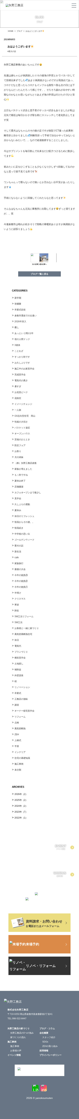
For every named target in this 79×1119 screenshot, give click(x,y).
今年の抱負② (21, 581)
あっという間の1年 (24, 333)
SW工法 (18, 622)
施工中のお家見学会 (24, 368)
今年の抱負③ (21, 575)
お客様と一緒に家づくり (27, 628)
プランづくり (21, 652)
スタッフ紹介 (48, 1037)
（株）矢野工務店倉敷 (26, 463)
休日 (17, 640)
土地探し (19, 663)
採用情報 (44, 1050)
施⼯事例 (19, 764)
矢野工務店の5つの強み (22, 1033)
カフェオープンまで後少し (28, 492)
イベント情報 (14, 1055)
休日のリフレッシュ (24, 516)
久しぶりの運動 (22, 504)
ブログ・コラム (47, 1028)
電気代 (18, 646)
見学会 (18, 498)
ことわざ (19, 351)
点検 (17, 722)
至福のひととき (22, 439)
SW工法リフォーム (24, 616)
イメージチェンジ (23, 404)
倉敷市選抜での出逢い (26, 315)
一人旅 (18, 410)
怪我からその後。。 (24, 522)
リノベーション (22, 687)
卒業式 (18, 693)
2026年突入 (20, 321)
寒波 (17, 604)
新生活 (18, 551)
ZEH (17, 734)
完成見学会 (20, 374)
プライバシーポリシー (51, 1055)
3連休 (17, 345)
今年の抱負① (21, 587)
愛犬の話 (19, 545)
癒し (17, 327)
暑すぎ (18, 386)
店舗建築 (19, 486)
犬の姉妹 (19, 457)
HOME (10, 31)
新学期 (18, 298)
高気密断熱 (20, 728)
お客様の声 (15, 1050)
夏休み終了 (20, 480)
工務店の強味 (21, 699)
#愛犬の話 (13, 51)
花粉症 (18, 398)
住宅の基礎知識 (22, 758)
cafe (17, 557)
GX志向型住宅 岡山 (25, 416)
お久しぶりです (22, 363)
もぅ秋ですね (21, 475)
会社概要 (44, 1033)
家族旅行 (19, 563)
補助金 (18, 669)
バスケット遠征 (22, 427)
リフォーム (20, 716)
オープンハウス (22, 433)
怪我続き (19, 528)
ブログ (19, 31)
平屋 (17, 746)
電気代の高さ (21, 380)
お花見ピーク (21, 392)
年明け (18, 593)
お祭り (18, 451)
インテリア (20, 752)
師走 (17, 610)
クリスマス (20, 598)
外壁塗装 (19, 675)
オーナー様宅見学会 (24, 711)
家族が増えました (23, 469)
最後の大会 (20, 569)
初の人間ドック (22, 339)
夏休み (18, 510)
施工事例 (14, 1046)
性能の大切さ (21, 422)
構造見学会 (20, 657)
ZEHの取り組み (50, 1046)
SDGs (45, 1041)
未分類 (18, 770)
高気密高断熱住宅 (23, 634)
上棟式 (18, 740)
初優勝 (18, 304)
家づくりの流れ (18, 1037)
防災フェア (20, 445)
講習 (17, 705)
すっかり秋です (22, 357)
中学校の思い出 (22, 534)
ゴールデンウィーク (24, 539)
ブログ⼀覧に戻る (39, 274)
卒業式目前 (20, 309)
